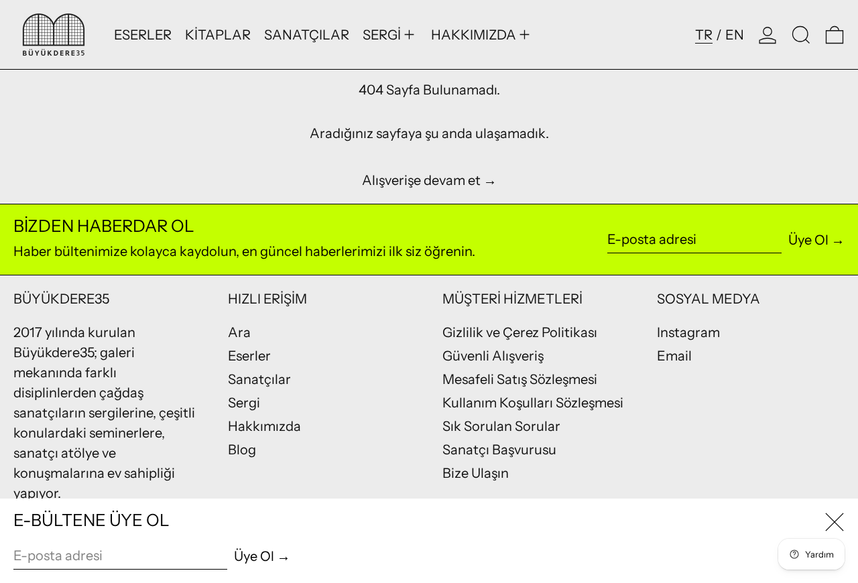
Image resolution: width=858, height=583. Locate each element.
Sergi (244, 403)
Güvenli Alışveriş (493, 356)
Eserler (249, 356)
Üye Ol (808, 240)
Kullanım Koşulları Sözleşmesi (532, 403)
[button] (801, 34)
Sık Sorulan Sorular (501, 426)
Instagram (688, 332)
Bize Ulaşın (475, 473)
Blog (242, 450)
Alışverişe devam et (421, 180)
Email (674, 356)
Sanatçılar (259, 379)
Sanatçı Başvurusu (499, 450)
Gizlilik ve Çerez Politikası (519, 332)
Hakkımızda (264, 426)
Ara (239, 332)
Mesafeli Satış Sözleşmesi (519, 379)
